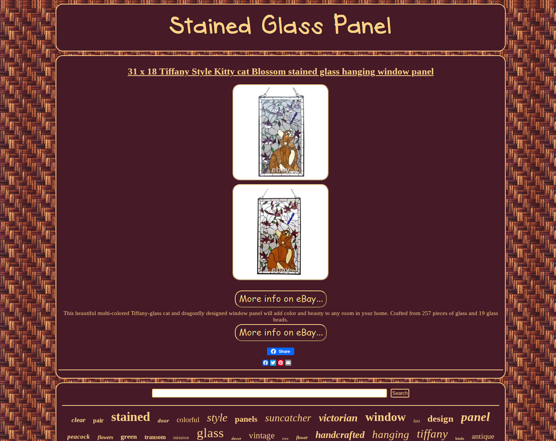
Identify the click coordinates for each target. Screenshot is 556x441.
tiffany (432, 433)
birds (459, 438)
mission (181, 437)
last (416, 421)
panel (475, 417)
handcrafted (340, 434)
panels (246, 419)
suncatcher (288, 418)
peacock (78, 436)
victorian (338, 418)
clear (78, 420)
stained (130, 417)
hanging (390, 434)
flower (302, 437)
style (217, 417)
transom (155, 437)
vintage (262, 435)
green (129, 436)
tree (285, 438)
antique (483, 436)
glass (210, 432)
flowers (105, 437)
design (440, 418)
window (385, 417)
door (163, 421)
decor (236, 438)
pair (98, 420)
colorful (188, 420)
